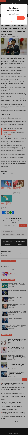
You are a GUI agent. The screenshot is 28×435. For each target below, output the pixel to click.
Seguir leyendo (14, 21)
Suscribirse (21, 18)
